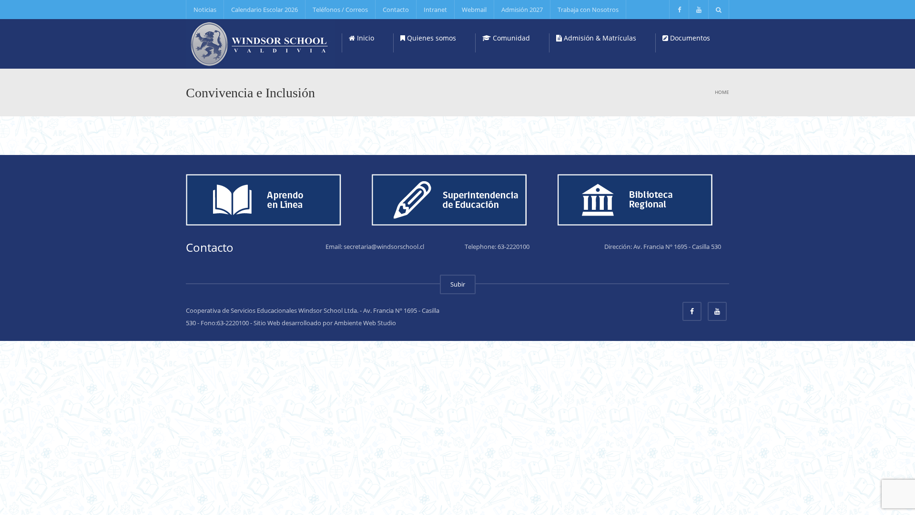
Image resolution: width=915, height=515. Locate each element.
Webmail (474, 9)
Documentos (689, 37)
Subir (457, 284)
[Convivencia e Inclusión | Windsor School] (260, 43)
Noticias (204, 9)
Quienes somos (430, 37)
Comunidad (510, 37)
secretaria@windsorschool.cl (384, 246)
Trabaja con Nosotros (588, 9)
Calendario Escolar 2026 (264, 9)
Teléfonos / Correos (340, 9)
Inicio (364, 37)
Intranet (435, 9)
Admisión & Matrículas (599, 37)
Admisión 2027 (522, 9)
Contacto (396, 9)
